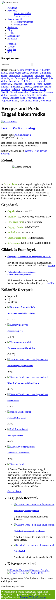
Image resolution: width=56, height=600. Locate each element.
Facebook (12, 44)
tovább (51, 265)
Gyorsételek (39, 81)
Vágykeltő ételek (35, 97)
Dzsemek (39, 75)
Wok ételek (45, 100)
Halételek (6, 84)
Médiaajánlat (13, 35)
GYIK (10, 33)
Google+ (11, 49)
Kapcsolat (12, 38)
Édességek (20, 78)
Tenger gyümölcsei (28, 95)
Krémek (5, 86)
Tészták (43, 95)
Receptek (12, 10)
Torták (4, 97)
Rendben (24, 597)
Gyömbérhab (13, 400)
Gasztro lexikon (21, 16)
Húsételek (30, 84)
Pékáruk (16, 89)
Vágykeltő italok (9, 100)
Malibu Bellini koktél (16, 418)
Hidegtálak (17, 84)
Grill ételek (26, 81)
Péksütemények (30, 89)
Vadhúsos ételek (17, 97)
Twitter (10, 46)
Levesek (26, 86)
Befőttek (34, 72)
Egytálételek (33, 78)
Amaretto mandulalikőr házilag (21, 313)
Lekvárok (16, 86)
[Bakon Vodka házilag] (9, 121)
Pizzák (43, 89)
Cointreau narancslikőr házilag (21, 348)
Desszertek (27, 75)
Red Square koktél (15, 435)
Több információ (37, 597)
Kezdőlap (12, 8)
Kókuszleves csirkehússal (18, 453)
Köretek (48, 84)
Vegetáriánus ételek (28, 100)
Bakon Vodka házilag (18, 128)
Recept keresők (15, 19)
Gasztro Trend (32, 151)
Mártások (5, 89)
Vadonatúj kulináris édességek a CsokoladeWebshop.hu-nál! (21, 273)
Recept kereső (21, 24)
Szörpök (13, 95)
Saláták (4, 92)
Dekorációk (14, 75)
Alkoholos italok (22, 134)
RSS (9, 52)
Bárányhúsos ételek (18, 72)
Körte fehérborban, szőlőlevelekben (23, 383)
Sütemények (36, 92)
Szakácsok (12, 27)
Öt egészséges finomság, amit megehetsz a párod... (29, 256)
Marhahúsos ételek (42, 86)
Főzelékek (14, 81)
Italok (39, 84)
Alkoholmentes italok (27, 70)
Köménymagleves (15, 331)
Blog (9, 30)
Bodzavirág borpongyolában (20, 365)
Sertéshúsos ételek (19, 92)
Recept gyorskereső (23, 21)
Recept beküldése (22, 13)
